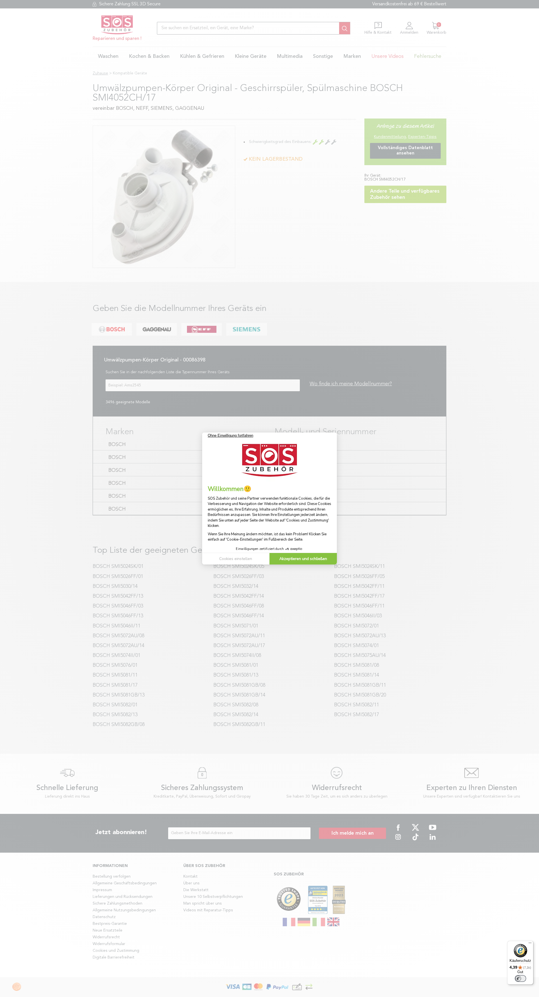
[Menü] (530, 944)
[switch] (520, 978)
